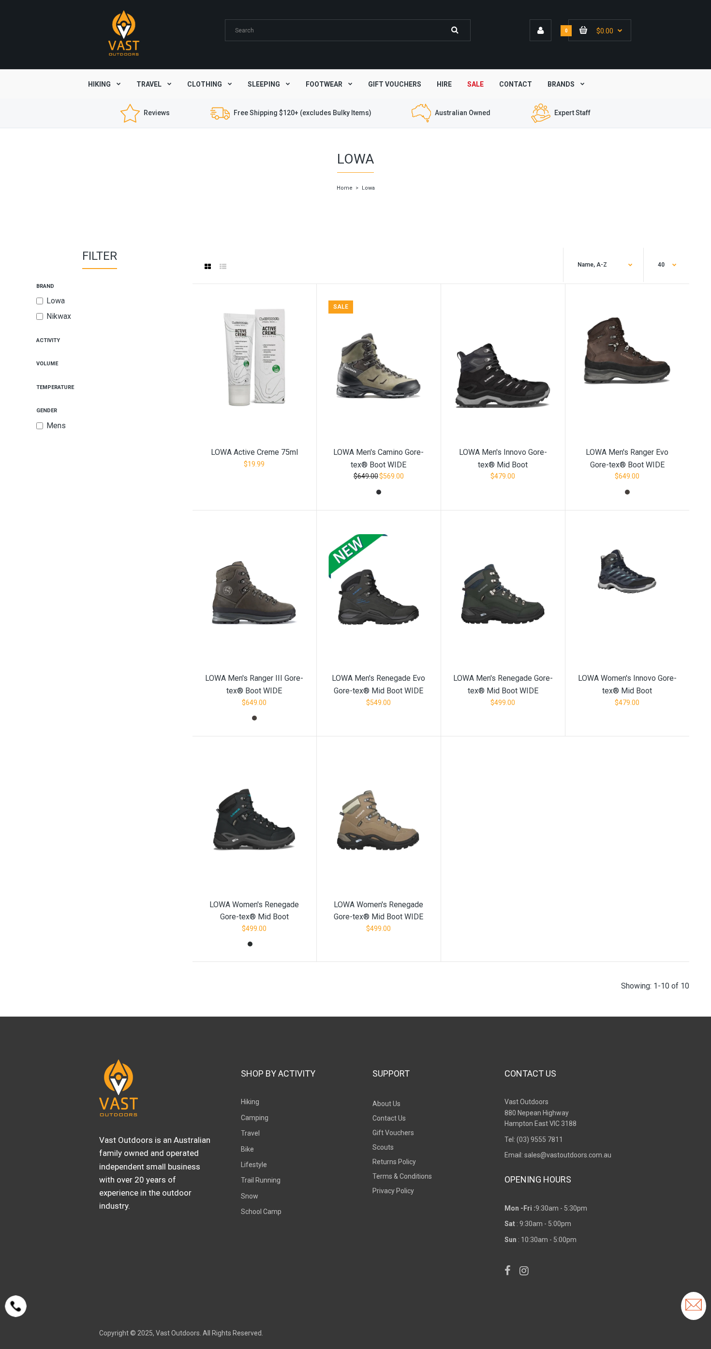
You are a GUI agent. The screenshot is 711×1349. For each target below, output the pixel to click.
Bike (247, 1149)
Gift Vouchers (393, 1133)
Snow (249, 1196)
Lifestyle (254, 1165)
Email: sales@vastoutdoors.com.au (557, 1155)
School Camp (261, 1211)
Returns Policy (394, 1162)
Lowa (55, 300)
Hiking (250, 1102)
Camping (254, 1118)
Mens (56, 425)
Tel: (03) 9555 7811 (533, 1139)
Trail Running (261, 1180)
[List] (223, 266)
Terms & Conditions (402, 1176)
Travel (250, 1133)
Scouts (383, 1147)
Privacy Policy (393, 1191)
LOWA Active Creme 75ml (254, 452)
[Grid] (208, 266)
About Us (386, 1104)
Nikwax (58, 316)
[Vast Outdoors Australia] (124, 55)
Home (345, 188)
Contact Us (389, 1118)
